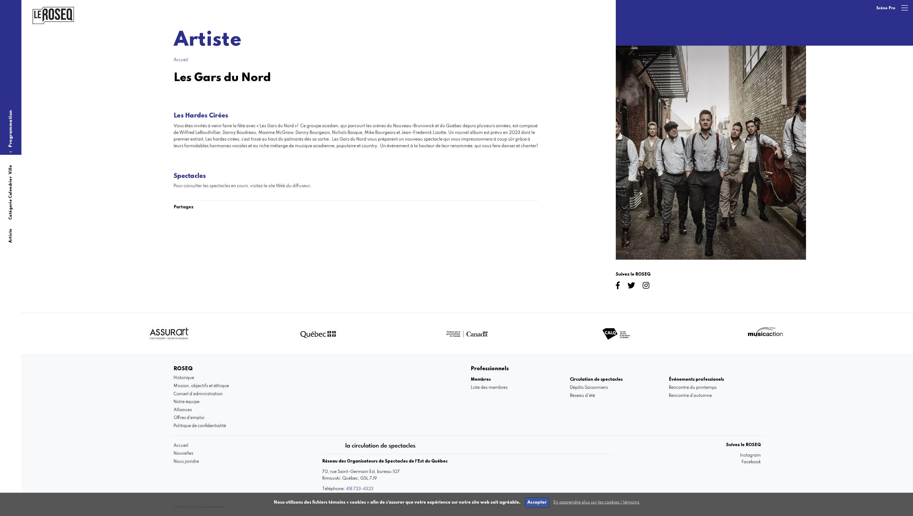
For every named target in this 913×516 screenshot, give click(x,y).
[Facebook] (619, 287)
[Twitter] (632, 287)
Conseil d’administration (198, 394)
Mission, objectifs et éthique (201, 386)
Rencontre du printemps (693, 387)
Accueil (181, 60)
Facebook (751, 462)
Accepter (537, 502)
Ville (11, 170)
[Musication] (765, 333)
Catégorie (11, 209)
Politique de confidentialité (200, 426)
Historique (184, 378)
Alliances (183, 410)
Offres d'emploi (189, 418)
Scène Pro (885, 8)
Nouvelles (183, 453)
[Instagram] (647, 287)
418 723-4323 (360, 489)
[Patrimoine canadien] (467, 334)
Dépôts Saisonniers (589, 387)
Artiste (11, 236)
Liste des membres (489, 387)
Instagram (750, 455)
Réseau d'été (582, 396)
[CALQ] (616, 334)
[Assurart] (169, 334)
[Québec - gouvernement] (318, 333)
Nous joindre (186, 461)
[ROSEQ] (53, 15)
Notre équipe (186, 402)
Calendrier (11, 187)
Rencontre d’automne (690, 396)
